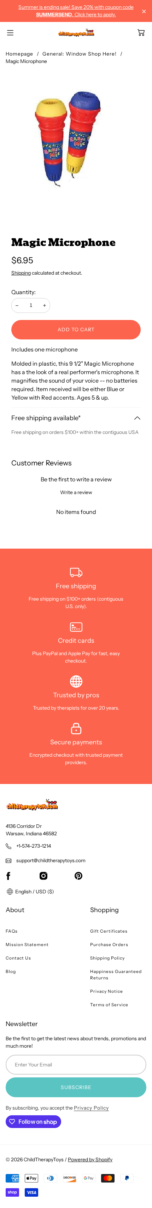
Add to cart (76, 329)
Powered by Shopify (90, 1159)
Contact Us (18, 958)
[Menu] (10, 32)
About (15, 910)
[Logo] (76, 32)
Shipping (21, 273)
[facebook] (8, 875)
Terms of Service (109, 1004)
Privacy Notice (106, 991)
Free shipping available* (46, 418)
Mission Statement (27, 944)
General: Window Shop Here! (79, 54)
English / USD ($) (34, 891)
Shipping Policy (107, 958)
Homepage (19, 54)
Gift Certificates (109, 931)
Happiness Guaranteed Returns (116, 974)
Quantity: (23, 292)
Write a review (76, 492)
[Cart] (141, 32)
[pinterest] (78, 875)
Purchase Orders (109, 944)
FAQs (12, 931)
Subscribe (76, 1087)
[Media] (76, 142)
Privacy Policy (91, 1108)
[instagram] (43, 875)
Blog (11, 971)
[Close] (144, 11)
